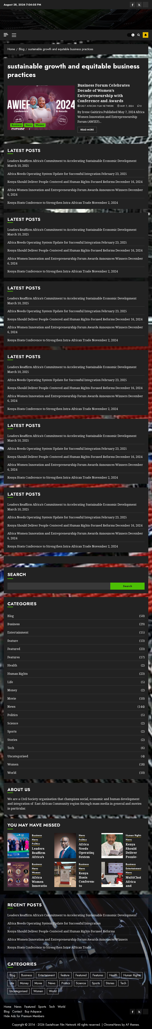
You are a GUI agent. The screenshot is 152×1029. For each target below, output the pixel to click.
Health (12, 665)
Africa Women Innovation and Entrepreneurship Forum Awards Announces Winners (67, 190)
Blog (10, 616)
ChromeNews (112, 1025)
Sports (11, 731)
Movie (11, 698)
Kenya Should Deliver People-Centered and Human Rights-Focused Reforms (61, 182)
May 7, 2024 (127, 106)
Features (13, 657)
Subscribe (145, 35)
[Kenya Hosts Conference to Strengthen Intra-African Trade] (65, 874)
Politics (12, 715)
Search (16, 574)
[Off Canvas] (6, 34)
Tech (10, 748)
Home (7, 1007)
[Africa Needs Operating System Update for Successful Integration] (65, 845)
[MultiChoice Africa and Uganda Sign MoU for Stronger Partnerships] (112, 874)
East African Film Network (97, 106)
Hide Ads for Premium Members (24, 1016)
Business (17, 125)
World (11, 773)
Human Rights (17, 674)
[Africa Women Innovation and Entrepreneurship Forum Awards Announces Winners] (18, 874)
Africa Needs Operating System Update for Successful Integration (54, 174)
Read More (87, 129)
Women (40, 125)
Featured (13, 649)
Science (12, 723)
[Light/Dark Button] (130, 35)
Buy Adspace (33, 1011)
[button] (14, 35)
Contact (17, 1011)
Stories (12, 740)
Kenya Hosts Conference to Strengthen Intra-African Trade (49, 203)
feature (12, 641)
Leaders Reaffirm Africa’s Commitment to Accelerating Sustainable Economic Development (71, 161)
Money (12, 690)
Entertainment (17, 632)
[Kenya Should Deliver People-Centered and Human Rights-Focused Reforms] (112, 845)
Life (10, 682)
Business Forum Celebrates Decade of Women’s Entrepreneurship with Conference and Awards (103, 93)
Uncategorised (17, 756)
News (29, 125)
